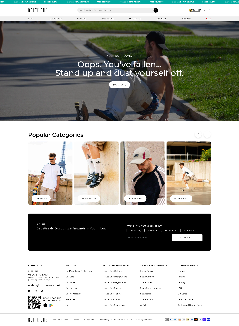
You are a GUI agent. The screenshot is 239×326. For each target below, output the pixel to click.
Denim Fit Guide (185, 299)
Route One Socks (111, 299)
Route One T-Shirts (112, 294)
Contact (181, 271)
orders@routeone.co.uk (44, 285)
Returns (181, 277)
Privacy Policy (89, 320)
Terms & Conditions (60, 320)
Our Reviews (72, 288)
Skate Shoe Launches (150, 288)
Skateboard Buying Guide (190, 305)
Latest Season (147, 271)
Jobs (68, 305)
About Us (186, 19)
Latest (31, 19)
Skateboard (135, 19)
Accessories (108, 19)
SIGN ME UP (187, 237)
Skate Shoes (56, 19)
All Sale (143, 305)
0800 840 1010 (38, 275)
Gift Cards (182, 294)
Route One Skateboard (114, 305)
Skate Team (71, 299)
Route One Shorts (111, 288)
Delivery (181, 282)
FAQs (180, 288)
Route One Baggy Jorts (114, 282)
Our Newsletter (73, 294)
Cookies (76, 320)
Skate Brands (146, 299)
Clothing (81, 19)
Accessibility (104, 320)
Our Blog (70, 277)
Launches (161, 19)
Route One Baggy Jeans (115, 277)
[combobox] (117, 10)
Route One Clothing (112, 271)
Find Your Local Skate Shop (79, 271)
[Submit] (156, 10)
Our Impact (71, 282)
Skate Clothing (147, 277)
